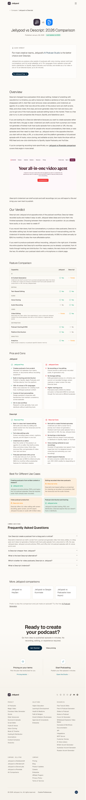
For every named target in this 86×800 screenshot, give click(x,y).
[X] (57, 695)
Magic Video (12, 708)
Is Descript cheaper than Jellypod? (21, 551)
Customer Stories (63, 739)
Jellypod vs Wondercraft (16, 764)
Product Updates (38, 767)
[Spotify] (77, 695)
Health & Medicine (38, 711)
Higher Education (38, 706)
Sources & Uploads (14, 720)
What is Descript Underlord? (19, 565)
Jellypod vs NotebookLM (16, 761)
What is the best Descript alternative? (22, 556)
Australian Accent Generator (66, 748)
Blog (34, 764)
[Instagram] (64, 695)
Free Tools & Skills (63, 706)
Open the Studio (62, 674)
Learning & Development (40, 708)
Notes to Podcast (63, 714)
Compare (14, 10)
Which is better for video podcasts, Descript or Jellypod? (30, 561)
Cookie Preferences (44, 792)
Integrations (61, 733)
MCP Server (61, 736)
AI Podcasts (12, 706)
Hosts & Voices (13, 726)
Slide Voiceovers (13, 717)
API (58, 731)
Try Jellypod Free (19, 74)
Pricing (34, 761)
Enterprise (35, 723)
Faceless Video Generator (16, 711)
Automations (12, 737)
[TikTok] (71, 695)
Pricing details (22, 674)
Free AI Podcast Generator (66, 708)
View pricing (51, 648)
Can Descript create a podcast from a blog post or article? (30, 536)
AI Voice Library (62, 742)
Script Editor (12, 723)
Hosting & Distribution (15, 734)
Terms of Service (38, 781)
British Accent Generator (65, 745)
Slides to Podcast (63, 711)
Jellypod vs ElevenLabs (16, 767)
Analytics (11, 743)
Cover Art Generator (63, 717)
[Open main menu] (75, 3)
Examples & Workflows (64, 725)
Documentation (62, 728)
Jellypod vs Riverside (15, 769)
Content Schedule (14, 740)
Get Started (35, 648)
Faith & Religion (37, 714)
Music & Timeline (13, 731)
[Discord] (74, 695)
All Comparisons (13, 772)
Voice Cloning (12, 728)
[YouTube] (67, 695)
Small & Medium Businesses (41, 717)
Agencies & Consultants (40, 720)
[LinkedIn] (60, 695)
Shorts (10, 714)
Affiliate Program (37, 775)
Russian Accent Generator (65, 750)
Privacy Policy (37, 778)
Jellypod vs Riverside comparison (62, 145)
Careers (35, 769)
